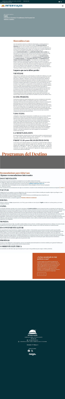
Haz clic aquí (41, 274)
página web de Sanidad (29, 197)
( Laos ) (62, 187)
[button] (63, 6)
